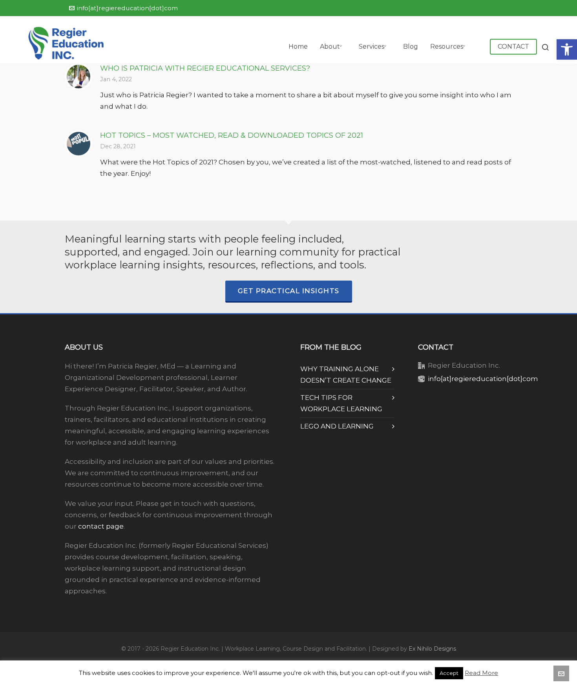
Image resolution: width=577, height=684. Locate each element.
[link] (567, 49)
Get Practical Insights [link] (289, 291)
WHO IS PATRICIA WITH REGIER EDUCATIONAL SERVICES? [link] (205, 68)
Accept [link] (449, 673)
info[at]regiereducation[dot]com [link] (127, 8)
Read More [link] (481, 673)
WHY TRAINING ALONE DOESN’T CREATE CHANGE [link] (345, 374)
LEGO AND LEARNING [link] (337, 426)
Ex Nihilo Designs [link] (432, 648)
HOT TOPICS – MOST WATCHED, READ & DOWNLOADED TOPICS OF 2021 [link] (231, 135)
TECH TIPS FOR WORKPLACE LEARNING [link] (341, 403)
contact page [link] (101, 526)
